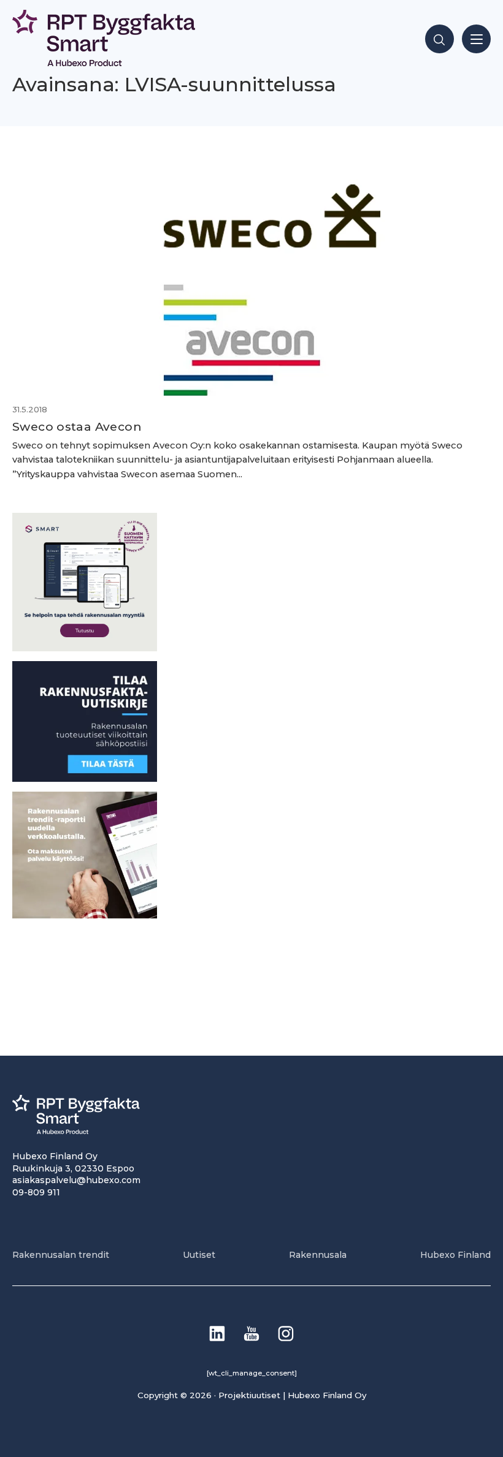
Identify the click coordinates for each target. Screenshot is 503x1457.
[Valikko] (476, 39)
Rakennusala (318, 1254)
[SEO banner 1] (84, 648)
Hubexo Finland (455, 1254)
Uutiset (199, 1254)
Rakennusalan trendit (60, 1254)
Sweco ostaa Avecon (77, 426)
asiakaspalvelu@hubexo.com (76, 1180)
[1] (84, 778)
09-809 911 (36, 1192)
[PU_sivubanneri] (84, 915)
